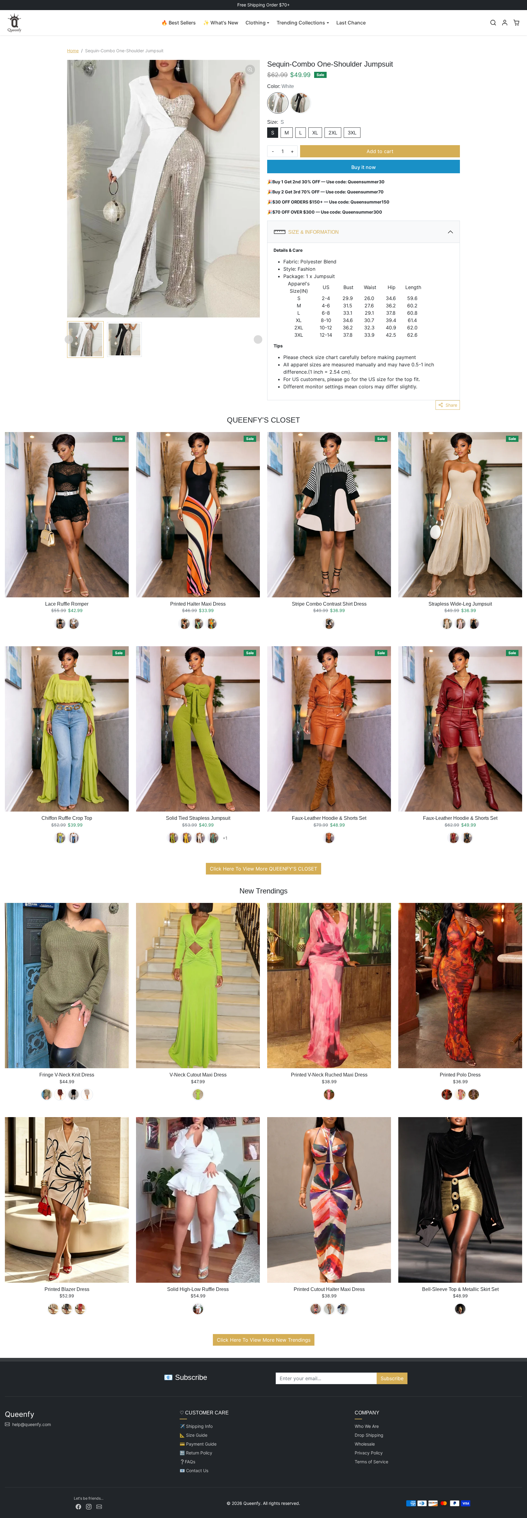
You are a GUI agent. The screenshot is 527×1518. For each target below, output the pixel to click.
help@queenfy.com (31, 1424)
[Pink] (460, 624)
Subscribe (392, 1378)
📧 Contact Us (194, 1470)
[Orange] (329, 838)
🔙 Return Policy (196, 1452)
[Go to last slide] (69, 339)
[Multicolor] (329, 1309)
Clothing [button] (256, 23)
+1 (225, 838)
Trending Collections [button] (301, 23)
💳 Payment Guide (198, 1444)
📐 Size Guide (193, 1435)
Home (73, 50)
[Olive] (47, 1094)
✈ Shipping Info (196, 1426)
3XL (352, 133)
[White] (278, 103)
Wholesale (365, 1444)
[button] (493, 22)
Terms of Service (371, 1461)
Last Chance (351, 23)
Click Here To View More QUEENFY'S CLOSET (263, 869)
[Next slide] (258, 339)
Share (451, 405)
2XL (332, 133)
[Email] (99, 1506)
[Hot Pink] (460, 1094)
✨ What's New (220, 23)
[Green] (198, 624)
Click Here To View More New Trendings (263, 1340)
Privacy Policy (369, 1452)
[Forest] (213, 838)
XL (315, 133)
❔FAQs (187, 1461)
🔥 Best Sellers (178, 23)
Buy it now (363, 167)
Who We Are (367, 1426)
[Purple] (316, 1309)
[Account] (505, 22)
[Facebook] (78, 1506)
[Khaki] (447, 624)
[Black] (300, 103)
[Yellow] (211, 624)
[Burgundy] (453, 838)
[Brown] (60, 1094)
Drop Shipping (369, 1435)
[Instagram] (89, 1506)
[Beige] (200, 838)
